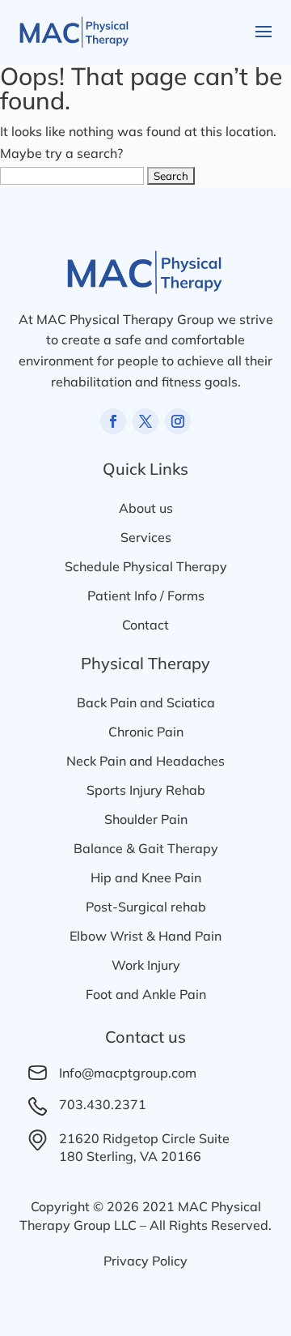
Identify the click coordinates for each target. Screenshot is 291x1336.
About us (146, 508)
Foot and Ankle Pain (146, 994)
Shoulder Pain (146, 819)
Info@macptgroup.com (127, 1073)
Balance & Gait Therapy (146, 848)
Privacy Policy (145, 1261)
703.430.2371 (102, 1104)
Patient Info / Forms (146, 595)
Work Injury (146, 965)
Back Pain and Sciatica (146, 702)
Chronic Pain (145, 731)
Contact (145, 625)
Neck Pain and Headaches (145, 761)
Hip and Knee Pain (146, 877)
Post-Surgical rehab (146, 906)
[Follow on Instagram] (178, 421)
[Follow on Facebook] (113, 421)
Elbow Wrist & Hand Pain (145, 936)
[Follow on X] (145, 421)
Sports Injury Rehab (145, 790)
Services (145, 537)
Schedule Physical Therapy (146, 566)
